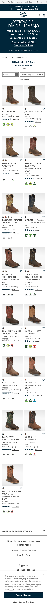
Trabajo (18, 57)
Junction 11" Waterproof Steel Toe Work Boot (33, 440)
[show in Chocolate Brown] (3, 328)
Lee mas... (24, 68)
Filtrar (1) (9, 74)
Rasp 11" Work (8, 111)
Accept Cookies (23, 594)
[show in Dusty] (25, 379)
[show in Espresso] (25, 160)
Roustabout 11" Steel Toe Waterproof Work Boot (12, 223)
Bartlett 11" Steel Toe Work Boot (10, 384)
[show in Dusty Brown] (25, 328)
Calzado (11, 57)
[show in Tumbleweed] (3, 108)
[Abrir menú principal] (3, 14)
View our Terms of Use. (25, 589)
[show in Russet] (3, 217)
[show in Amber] (3, 434)
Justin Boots (29, 2)
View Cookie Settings (23, 601)
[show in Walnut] (25, 271)
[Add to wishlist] (21, 108)
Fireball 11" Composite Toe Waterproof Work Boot (10, 278)
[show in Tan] (3, 160)
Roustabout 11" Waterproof (9, 164)
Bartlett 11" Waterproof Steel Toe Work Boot (10, 440)
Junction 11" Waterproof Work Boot (33, 385)
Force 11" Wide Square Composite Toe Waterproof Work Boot (33, 278)
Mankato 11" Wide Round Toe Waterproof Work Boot (33, 167)
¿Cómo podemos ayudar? (17, 531)
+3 (11, 217)
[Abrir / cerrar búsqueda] (39, 14)
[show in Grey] (5, 160)
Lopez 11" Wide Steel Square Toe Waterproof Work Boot (11, 495)
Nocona (39, 2)
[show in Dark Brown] (25, 108)
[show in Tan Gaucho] (8, 217)
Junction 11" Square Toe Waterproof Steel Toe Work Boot (12, 334)
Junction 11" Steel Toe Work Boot (33, 332)
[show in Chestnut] (5, 217)
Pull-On (24, 57)
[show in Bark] (5, 271)
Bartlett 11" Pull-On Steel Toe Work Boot (35, 221)
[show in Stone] (25, 217)
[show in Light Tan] (3, 379)
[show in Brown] (25, 434)
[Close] (43, 574)
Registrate (23, 554)
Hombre (4, 57)
